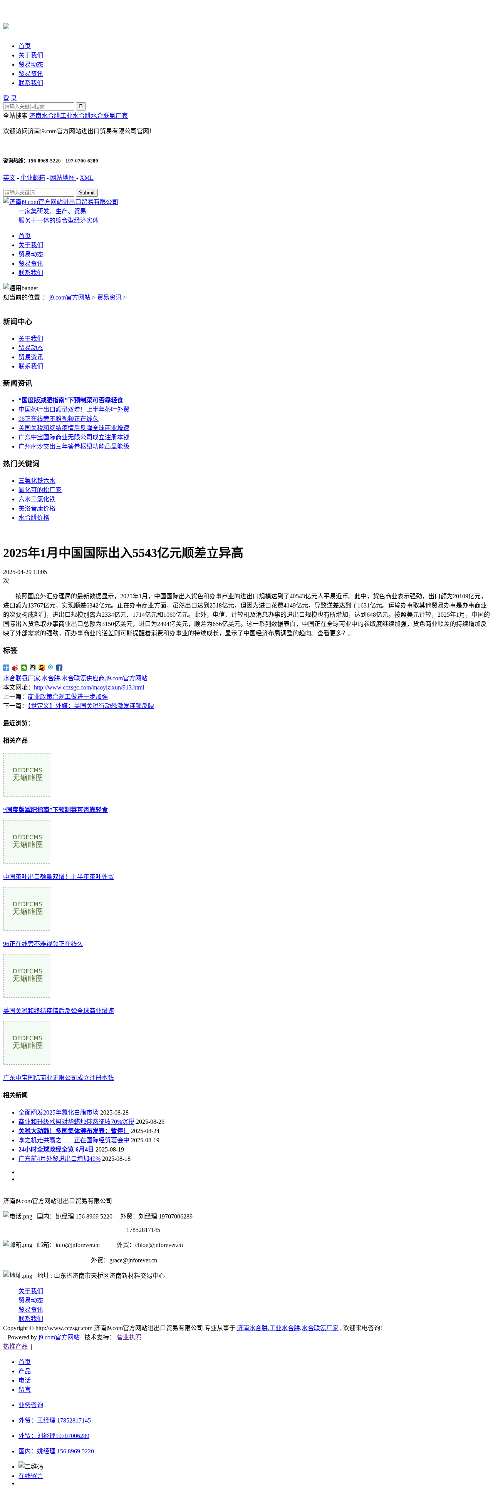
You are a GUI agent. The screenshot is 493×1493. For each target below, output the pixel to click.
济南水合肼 (44, 115)
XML (87, 177)
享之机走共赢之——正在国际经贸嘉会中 (73, 1140)
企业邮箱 (32, 177)
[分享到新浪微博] (15, 667)
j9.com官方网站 (70, 297)
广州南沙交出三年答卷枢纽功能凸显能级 (73, 446)
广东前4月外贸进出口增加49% (59, 1158)
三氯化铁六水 (36, 480)
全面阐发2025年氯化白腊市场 (58, 1112)
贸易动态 (30, 64)
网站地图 (63, 177)
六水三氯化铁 (36, 499)
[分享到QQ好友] (33, 667)
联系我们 (30, 83)
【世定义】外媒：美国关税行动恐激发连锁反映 (91, 706)
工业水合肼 (75, 115)
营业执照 (129, 1337)
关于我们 (30, 55)
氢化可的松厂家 (40, 490)
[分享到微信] (24, 667)
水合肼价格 (33, 517)
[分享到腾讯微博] (50, 667)
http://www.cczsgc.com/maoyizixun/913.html (89, 687)
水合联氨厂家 (109, 115)
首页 (24, 46)
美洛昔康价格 (36, 508)
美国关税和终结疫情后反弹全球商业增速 (73, 428)
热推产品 (15, 1346)
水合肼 (51, 678)
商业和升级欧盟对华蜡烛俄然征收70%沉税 (76, 1121)
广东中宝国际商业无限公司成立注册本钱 (73, 437)
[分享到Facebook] (59, 667)
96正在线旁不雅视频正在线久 (58, 418)
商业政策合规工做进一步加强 (68, 696)
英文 (9, 177)
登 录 (10, 98)
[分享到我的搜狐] (42, 667)
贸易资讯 (30, 73)
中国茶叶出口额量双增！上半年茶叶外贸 (73, 409)
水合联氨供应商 (83, 678)
